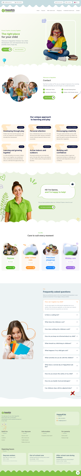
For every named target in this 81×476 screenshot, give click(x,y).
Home (38, 10)
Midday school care (26, 442)
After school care (51, 10)
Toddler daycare (25, 440)
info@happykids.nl (62, 420)
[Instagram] (6, 424)
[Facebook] (3, 424)
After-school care (25, 437)
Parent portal (64, 435)
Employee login (65, 437)
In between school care (69, 10)
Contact (77, 10)
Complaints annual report (47, 435)
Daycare (43, 10)
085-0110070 (61, 418)
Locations (4, 437)
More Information (19, 49)
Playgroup (59, 10)
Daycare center (25, 435)
